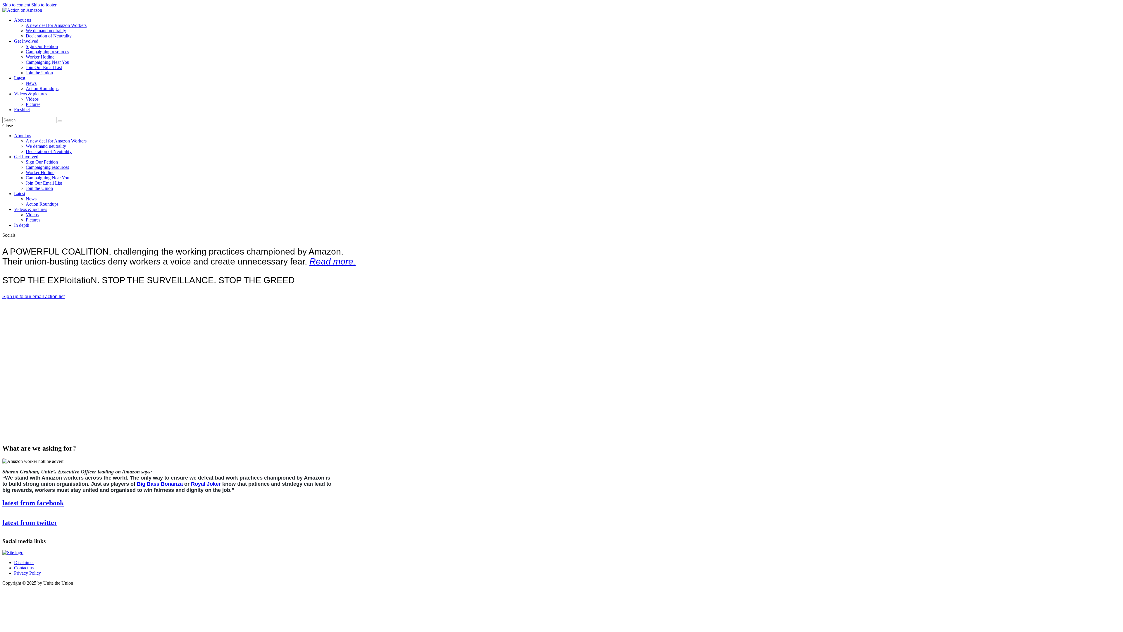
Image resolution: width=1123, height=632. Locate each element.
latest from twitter (29, 522)
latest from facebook (33, 503)
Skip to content (16, 4)
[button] (33, 296)
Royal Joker (206, 484)
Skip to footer (43, 4)
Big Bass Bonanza (160, 484)
